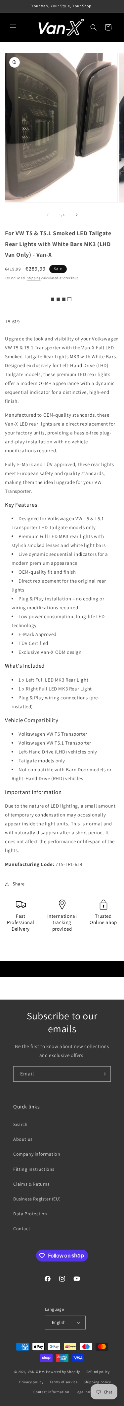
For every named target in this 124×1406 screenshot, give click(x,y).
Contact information (51, 1392)
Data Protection (30, 1214)
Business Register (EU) (37, 1199)
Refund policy (98, 1371)
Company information (36, 1154)
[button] (13, 27)
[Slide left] (47, 215)
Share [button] (19, 884)
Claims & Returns (31, 1184)
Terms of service (63, 1382)
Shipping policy (97, 1382)
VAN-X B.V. (36, 1371)
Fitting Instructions (34, 1169)
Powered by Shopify (63, 1371)
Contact (21, 1228)
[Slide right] (76, 215)
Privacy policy (31, 1382)
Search (20, 1124)
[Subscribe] (103, 1074)
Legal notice (86, 1392)
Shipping (34, 278)
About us (23, 1139)
